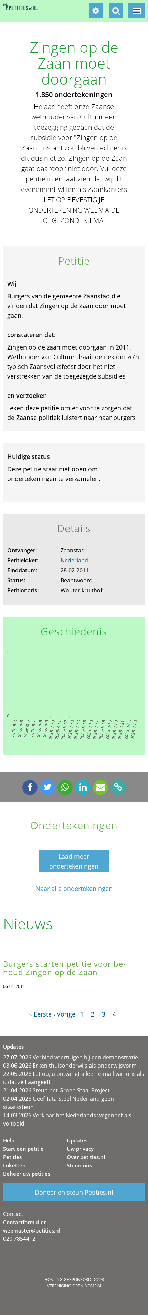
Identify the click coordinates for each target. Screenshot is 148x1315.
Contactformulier (24, 1222)
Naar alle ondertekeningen (74, 888)
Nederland (74, 560)
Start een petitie (23, 1148)
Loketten (14, 1165)
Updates (77, 1140)
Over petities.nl (86, 1157)
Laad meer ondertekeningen (73, 861)
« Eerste (40, 1014)
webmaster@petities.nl (31, 1230)
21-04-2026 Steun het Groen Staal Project (56, 1090)
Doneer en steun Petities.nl (74, 1192)
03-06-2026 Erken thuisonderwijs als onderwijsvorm (70, 1065)
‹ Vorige (64, 1014)
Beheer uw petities (26, 1173)
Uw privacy (80, 1148)
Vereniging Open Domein (74, 1286)
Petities (12, 1157)
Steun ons (79, 1165)
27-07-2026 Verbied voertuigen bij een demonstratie (70, 1057)
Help (8, 1140)
